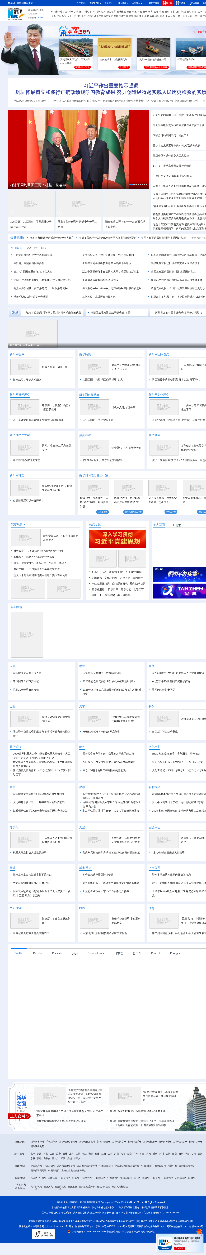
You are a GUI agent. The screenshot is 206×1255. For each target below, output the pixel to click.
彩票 (152, 16)
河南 (116, 1153)
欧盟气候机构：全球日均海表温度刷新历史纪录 (178, 288)
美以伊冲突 (123, 595)
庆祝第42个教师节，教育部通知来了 (103, 673)
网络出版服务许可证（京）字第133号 (87, 1226)
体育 (150, 11)
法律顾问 (96, 1212)
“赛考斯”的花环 (161, 206)
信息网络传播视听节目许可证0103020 (174, 1221)
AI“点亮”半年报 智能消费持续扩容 (171, 681)
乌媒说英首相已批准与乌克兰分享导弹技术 (175, 263)
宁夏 (33, 1158)
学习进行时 (56, 11)
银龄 (116, 16)
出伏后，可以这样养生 (165, 731)
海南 (148, 1153)
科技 (134, 11)
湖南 (129, 1153)
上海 (71, 1153)
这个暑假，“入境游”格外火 (126, 447)
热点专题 (95, 524)
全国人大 (48, 1186)
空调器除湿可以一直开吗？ (28, 500)
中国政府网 (36, 1166)
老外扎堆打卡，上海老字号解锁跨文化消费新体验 (111, 883)
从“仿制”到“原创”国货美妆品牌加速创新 (105, 933)
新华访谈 (85, 354)
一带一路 (180, 16)
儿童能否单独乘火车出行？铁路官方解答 (106, 891)
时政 (71, 11)
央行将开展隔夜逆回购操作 (29, 263)
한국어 (137, 953)
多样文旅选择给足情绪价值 (98, 874)
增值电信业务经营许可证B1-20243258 (85, 1221)
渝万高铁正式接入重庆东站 (25, 345)
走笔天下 (138, 589)
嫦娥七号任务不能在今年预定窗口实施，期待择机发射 (94, 502)
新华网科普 (17, 475)
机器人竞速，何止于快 (55, 367)
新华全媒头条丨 (52, 535)
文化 (156, 11)
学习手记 (124, 67)
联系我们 (67, 1212)
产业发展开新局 (101, 583)
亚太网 (189, 16)
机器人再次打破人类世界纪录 (30, 852)
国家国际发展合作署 (87, 1166)
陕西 (187, 1153)
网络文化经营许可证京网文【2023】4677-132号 (43, 1226)
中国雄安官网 (106, 1166)
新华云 (129, 1212)
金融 (53, 16)
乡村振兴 (108, 16)
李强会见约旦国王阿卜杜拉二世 (171, 135)
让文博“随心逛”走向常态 (26, 460)
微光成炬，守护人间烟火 (27, 379)
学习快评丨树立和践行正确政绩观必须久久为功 (173, 100)
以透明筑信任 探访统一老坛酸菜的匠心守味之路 (40, 810)
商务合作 (106, 1212)
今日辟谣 (88, 762)
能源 (141, 16)
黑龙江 (55, 1158)
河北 (45, 1153)
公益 (173, 16)
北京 (33, 1153)
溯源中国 (123, 16)
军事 (172, 11)
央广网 (137, 1178)
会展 (146, 16)
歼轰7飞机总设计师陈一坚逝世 (31, 296)
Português (176, 953)
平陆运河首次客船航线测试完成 (100, 280)
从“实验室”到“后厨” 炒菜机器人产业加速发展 (178, 673)
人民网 (34, 1178)
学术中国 (98, 16)
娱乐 (157, 16)
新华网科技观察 (89, 394)
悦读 (167, 16)
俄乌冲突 (109, 595)
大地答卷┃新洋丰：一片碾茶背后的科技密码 (39, 802)
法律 (199, 11)
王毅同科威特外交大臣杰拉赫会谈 (33, 255)
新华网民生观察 (20, 434)
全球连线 (121, 11)
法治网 (191, 1178)
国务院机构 (60, 1186)
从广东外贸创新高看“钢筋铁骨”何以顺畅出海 (38, 420)
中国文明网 (49, 1166)
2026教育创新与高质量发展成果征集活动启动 (109, 681)
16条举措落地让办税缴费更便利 (44, 550)
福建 (97, 1153)
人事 (76, 11)
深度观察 (17, 524)
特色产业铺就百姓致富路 (40, 557)
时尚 (162, 16)
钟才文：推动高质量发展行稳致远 (172, 165)
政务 (194, 11)
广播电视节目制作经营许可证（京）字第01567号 (129, 1221)
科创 (139, 11)
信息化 (80, 16)
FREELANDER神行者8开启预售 (101, 731)
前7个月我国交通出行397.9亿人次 (33, 271)
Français (57, 953)
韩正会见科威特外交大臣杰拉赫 (171, 155)
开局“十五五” (99, 572)
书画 (161, 11)
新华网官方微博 (87, 1141)
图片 (189, 11)
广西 (142, 1153)
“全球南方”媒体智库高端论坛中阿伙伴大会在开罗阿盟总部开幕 (160, 1096)
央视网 (75, 1178)
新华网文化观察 (159, 394)
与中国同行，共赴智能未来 (98, 420)
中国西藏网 (126, 1178)
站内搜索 (195, 3)
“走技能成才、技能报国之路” (113, 59)
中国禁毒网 (54, 1170)
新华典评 (113, 589)
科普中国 (172, 1166)
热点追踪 (85, 434)
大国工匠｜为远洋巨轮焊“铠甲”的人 (103, 379)
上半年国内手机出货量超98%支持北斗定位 (106, 263)
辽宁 (58, 1153)
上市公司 (197, 16)
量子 (145, 11)
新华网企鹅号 (37, 1146)
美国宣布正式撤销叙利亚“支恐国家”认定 (163, 237)
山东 (110, 1153)
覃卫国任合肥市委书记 (26, 681)
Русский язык (96, 953)
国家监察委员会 (87, 1186)
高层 (65, 11)
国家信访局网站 (38, 1170)
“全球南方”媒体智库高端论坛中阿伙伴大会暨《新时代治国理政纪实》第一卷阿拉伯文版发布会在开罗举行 (85, 1096)
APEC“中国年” (134, 572)
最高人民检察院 (120, 1186)
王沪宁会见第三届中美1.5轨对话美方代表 (176, 145)
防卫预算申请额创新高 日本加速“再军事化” (176, 379)
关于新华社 (82, 3)
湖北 (123, 1153)
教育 (129, 11)
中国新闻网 (167, 1178)
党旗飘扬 (97, 577)
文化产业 (154, 746)
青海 (200, 1153)
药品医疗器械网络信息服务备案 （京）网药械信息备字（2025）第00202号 (165, 1226)
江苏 (78, 1153)
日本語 (118, 953)
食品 (64, 16)
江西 (103, 1153)
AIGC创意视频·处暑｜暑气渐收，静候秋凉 (176, 753)
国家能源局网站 (186, 1166)
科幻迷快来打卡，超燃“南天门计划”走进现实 (177, 762)
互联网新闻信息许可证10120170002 (47, 1221)
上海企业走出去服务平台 (73, 1170)
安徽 (91, 1153)
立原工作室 (102, 512)
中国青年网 (86, 1178)
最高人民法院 (103, 1186)
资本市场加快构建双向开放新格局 (171, 874)
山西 (52, 1153)
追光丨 (17, 563)
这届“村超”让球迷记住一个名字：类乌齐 (44, 563)
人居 (82, 827)
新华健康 (154, 434)
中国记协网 (147, 1166)
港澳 (98, 11)
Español (37, 953)
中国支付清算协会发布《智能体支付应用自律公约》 (43, 280)
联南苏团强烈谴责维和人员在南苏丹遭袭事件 (176, 280)
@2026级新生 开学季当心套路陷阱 (102, 460)
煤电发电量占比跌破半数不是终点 (32, 874)
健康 (167, 11)
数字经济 (88, 16)
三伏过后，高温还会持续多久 (99, 296)
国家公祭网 (160, 1166)
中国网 (42, 1178)
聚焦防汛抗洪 (138, 583)
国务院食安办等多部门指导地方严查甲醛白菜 (108, 753)
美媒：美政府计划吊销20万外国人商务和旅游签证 (107, 237)
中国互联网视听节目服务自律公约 (124, 1231)
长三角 (77, 1158)
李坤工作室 (171, 512)
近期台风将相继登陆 (172, 194)
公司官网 (32, 14)
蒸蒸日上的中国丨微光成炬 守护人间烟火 (178, 312)
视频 (183, 11)
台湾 (103, 11)
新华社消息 (98, 589)
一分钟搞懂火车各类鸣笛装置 (43, 569)
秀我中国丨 (20, 569)
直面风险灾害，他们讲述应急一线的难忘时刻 (108, 255)
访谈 (178, 11)
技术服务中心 (118, 1212)
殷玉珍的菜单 (178, 206)
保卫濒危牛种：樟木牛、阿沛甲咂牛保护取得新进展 (111, 288)
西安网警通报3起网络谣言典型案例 (115, 762)
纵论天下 (97, 595)
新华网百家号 (195, 1141)
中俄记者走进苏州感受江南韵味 (31, 933)
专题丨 (157, 194)
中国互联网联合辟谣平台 (127, 1166)
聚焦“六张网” (116, 572)
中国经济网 (99, 1178)
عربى (74, 953)
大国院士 (138, 577)
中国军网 (155, 1178)
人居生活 (71, 16)
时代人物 (125, 577)
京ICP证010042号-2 (117, 1226)
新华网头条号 (180, 1141)
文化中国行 (110, 577)
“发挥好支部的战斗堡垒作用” (152, 59)
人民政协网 (180, 1178)
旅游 (136, 16)
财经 (87, 11)
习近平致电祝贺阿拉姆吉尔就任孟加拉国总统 (178, 125)
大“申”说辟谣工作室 (133, 512)
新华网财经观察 (20, 394)
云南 (174, 1153)
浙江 (84, 1153)
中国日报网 (64, 1178)
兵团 (63, 1158)
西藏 (181, 1153)
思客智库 (111, 11)
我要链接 (77, 1212)
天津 (39, 1153)
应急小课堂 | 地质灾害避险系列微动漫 (104, 770)
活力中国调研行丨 (92, 271)
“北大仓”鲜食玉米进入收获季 (168, 852)
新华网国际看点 (159, 354)
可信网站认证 (147, 1231)
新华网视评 (17, 354)
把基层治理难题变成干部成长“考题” (111, 312)
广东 (136, 1153)
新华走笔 (126, 589)
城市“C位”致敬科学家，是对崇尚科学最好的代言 (53, 312)
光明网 (145, 1178)
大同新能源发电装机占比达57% (31, 883)
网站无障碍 (154, 3)
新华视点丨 (20, 557)
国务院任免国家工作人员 (27, 673)
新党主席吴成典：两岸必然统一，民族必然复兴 (41, 288)
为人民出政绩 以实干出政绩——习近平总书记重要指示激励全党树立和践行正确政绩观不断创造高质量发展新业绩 (79, 100)
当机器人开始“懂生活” (124, 407)
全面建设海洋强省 (186, 59)
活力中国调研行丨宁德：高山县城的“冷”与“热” (178, 802)
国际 (81, 11)
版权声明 (87, 1212)
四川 (161, 1153)
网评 (92, 11)
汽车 (59, 16)
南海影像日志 (120, 583)
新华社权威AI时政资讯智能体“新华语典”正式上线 (137, 1111)
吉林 (65, 1153)
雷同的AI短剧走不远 (163, 689)
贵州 (168, 1153)
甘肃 (194, 1153)
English (18, 953)
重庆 (155, 1153)
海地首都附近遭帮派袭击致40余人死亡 (52, 237)
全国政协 (72, 1186)
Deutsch (155, 953)
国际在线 (52, 1178)
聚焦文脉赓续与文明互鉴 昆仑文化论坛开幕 (61, 1121)
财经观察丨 (20, 550)
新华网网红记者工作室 (93, 475)
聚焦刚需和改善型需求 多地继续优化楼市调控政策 (111, 852)
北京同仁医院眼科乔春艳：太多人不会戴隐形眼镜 (111, 810)
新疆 (39, 1158)
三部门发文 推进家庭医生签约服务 (172, 175)
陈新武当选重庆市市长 (26, 689)
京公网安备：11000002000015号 (89, 1231)
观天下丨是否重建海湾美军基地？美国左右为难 (41, 575)
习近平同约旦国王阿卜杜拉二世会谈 (38, 185)
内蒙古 (46, 1158)
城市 (131, 16)
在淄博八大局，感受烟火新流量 (121, 271)
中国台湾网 (112, 1178)
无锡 (69, 1158)
